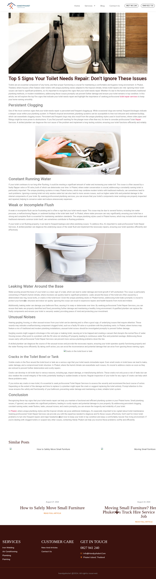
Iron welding (8, 547)
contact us (46, 551)
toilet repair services (128, 96)
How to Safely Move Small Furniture (52, 507)
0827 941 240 (131, 6)
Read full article (52, 513)
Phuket (14, 411)
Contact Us (114, 6)
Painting (6, 559)
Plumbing (6, 555)
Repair (138, 119)
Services (88, 6)
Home (77, 6)
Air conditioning (9, 551)
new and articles (49, 547)
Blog (102, 6)
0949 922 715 (147, 6)
